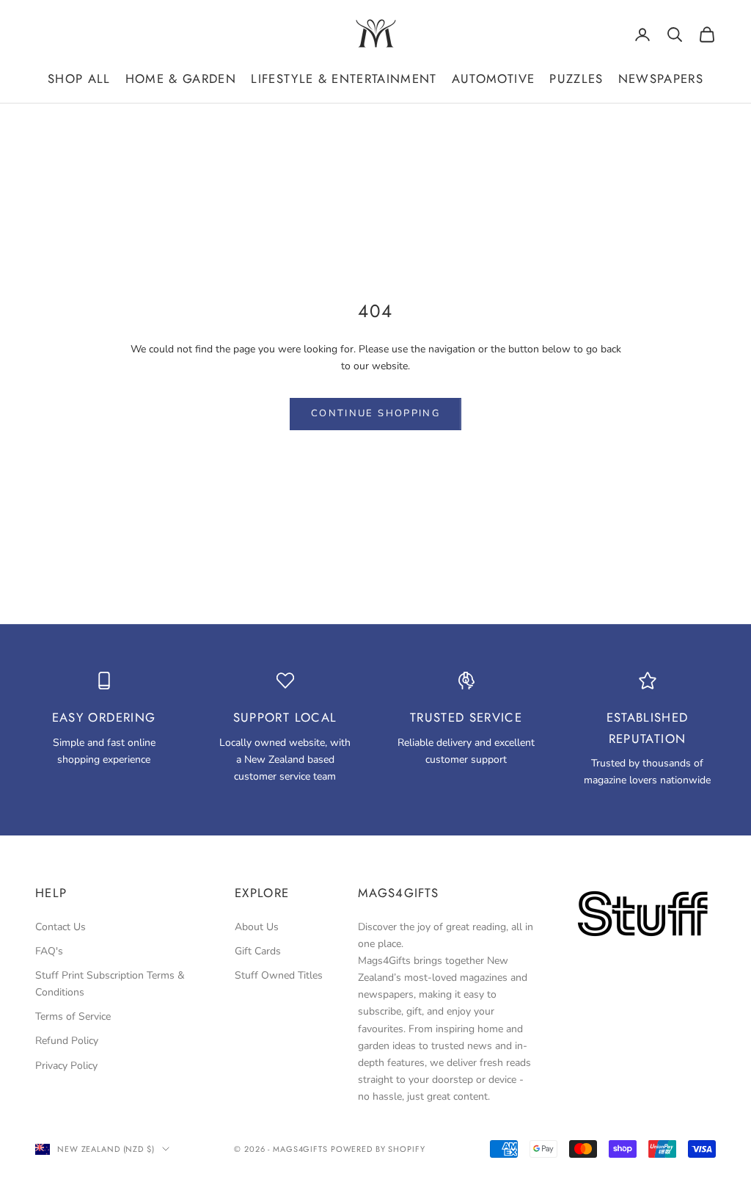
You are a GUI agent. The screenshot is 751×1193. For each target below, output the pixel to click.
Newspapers (660, 78)
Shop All (79, 78)
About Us (257, 927)
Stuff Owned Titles (279, 975)
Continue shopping (375, 413)
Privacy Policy (66, 1066)
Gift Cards (258, 951)
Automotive (493, 78)
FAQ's (49, 951)
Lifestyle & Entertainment (344, 78)
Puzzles (576, 78)
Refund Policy (66, 1041)
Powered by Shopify (378, 1149)
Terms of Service (73, 1016)
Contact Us (60, 927)
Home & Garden (180, 78)
